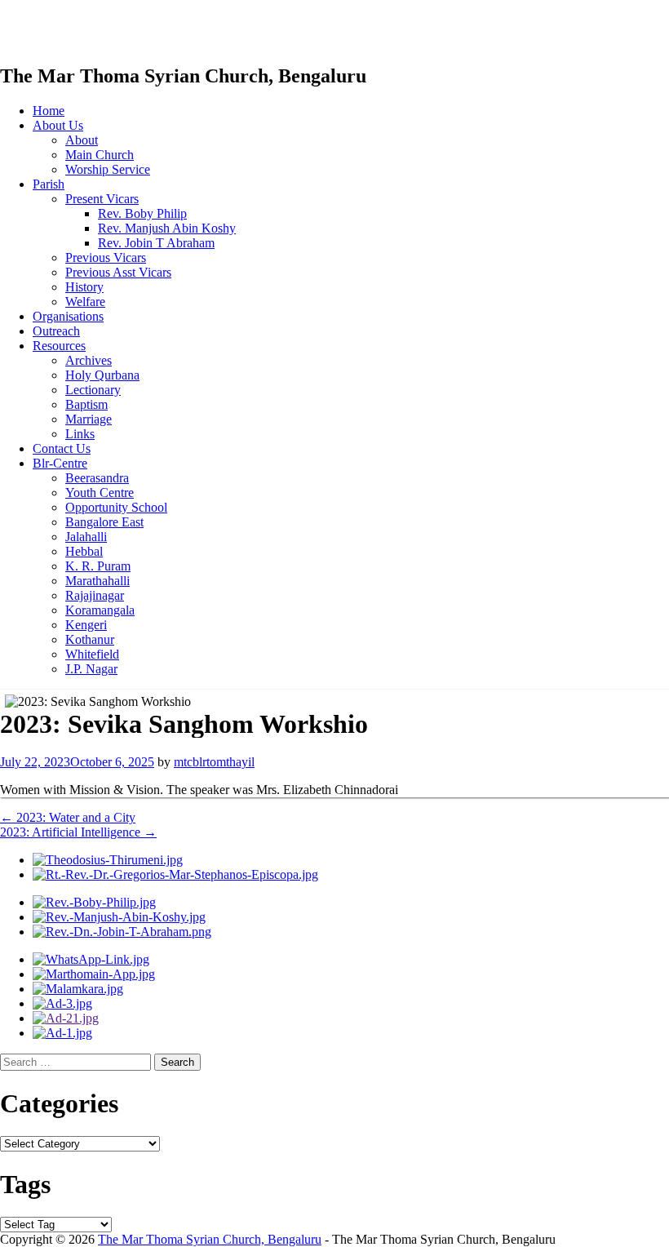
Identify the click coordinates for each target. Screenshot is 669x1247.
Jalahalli (86, 537)
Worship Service (107, 169)
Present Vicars (102, 199)
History (84, 287)
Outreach (56, 331)
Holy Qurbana (102, 375)
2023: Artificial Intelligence (78, 832)
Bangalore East (104, 522)
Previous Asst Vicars (118, 272)
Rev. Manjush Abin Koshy (167, 228)
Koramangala (100, 610)
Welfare (85, 301)
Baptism (86, 404)
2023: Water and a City (67, 817)
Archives (88, 360)
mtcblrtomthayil (214, 762)
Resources (59, 346)
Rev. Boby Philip (142, 213)
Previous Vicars (105, 257)
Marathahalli (97, 581)
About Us (58, 125)
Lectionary (93, 390)
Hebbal (84, 551)
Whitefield (92, 654)
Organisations (68, 316)
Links (80, 434)
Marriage (88, 419)
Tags (25, 1184)
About (81, 140)
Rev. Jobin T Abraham (156, 243)
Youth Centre (99, 492)
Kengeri (86, 625)
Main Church (99, 155)
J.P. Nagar (91, 669)
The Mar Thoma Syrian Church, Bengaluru (209, 1239)
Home (48, 111)
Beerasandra (97, 478)
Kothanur (89, 639)
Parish (48, 184)
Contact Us (62, 448)
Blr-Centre (60, 463)
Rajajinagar (94, 595)
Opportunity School (116, 507)
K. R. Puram (98, 566)
